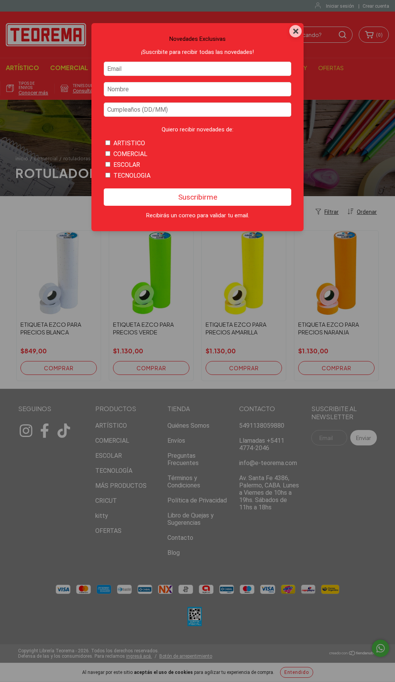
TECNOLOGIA (131, 175)
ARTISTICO (129, 143)
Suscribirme (197, 197)
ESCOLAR (126, 164)
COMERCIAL (130, 154)
